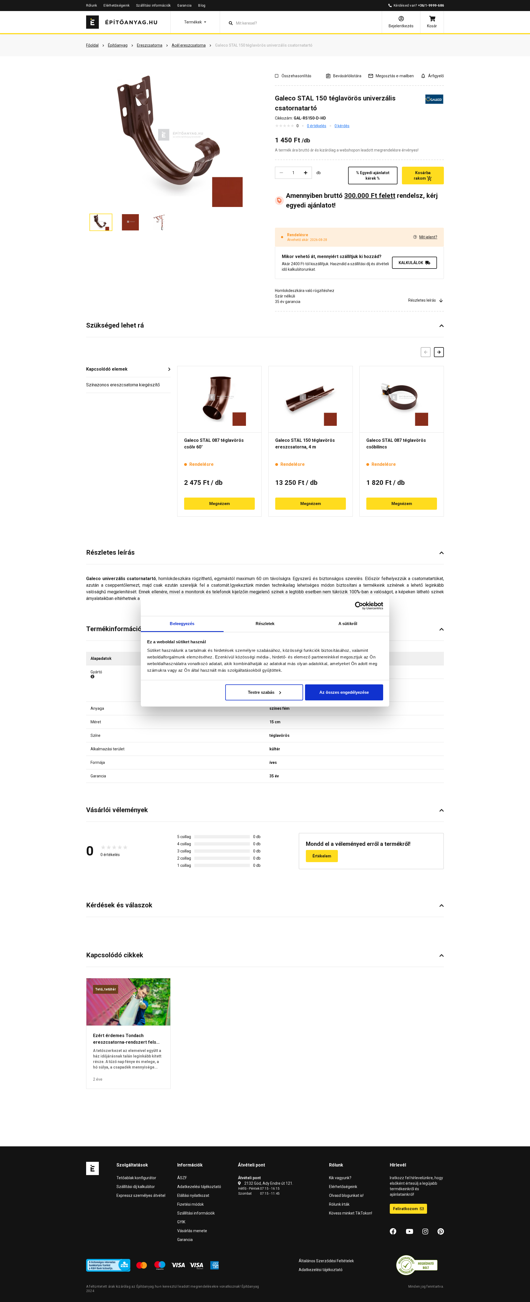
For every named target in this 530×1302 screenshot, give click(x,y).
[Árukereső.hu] (417, 1265)
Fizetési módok (190, 1204)
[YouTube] (409, 1231)
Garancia (184, 5)
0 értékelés (316, 126)
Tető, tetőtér (105, 989)
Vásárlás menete (192, 1231)
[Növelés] (306, 173)
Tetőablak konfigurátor (136, 1178)
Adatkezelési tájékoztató (199, 1186)
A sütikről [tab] (347, 623)
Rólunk (91, 5)
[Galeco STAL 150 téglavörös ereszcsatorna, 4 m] (310, 399)
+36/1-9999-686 (431, 5)
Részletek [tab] (265, 623)
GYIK (181, 1222)
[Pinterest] (441, 1231)
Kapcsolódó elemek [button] (107, 369)
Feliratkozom (406, 1209)
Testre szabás (261, 692)
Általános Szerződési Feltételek (326, 1261)
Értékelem (321, 856)
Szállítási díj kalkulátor (135, 1186)
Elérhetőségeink (116, 5)
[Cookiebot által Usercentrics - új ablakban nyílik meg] (359, 606)
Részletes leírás (422, 300)
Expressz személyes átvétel (140, 1195)
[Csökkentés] (281, 173)
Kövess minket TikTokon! (350, 1213)
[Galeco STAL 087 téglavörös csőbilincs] (401, 399)
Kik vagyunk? (340, 1178)
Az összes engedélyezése (344, 692)
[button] (195, 22)
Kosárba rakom (422, 175)
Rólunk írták (339, 1204)
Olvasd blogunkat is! (346, 1195)
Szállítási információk (153, 5)
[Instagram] (425, 1231)
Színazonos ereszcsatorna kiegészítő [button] (123, 384)
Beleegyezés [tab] (182, 623)
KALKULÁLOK (411, 263)
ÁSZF (182, 1178)
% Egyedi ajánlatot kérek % (372, 175)
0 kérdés (342, 126)
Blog (201, 5)
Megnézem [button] (219, 503)
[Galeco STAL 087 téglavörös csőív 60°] (219, 399)
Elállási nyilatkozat (193, 1195)
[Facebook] (393, 1231)
